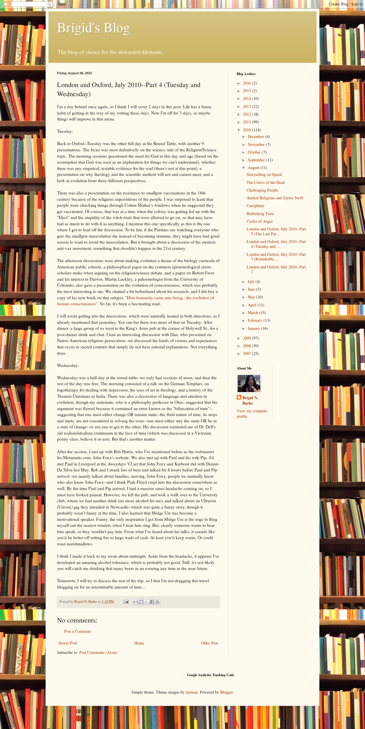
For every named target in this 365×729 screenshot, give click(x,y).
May (252, 297)
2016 (247, 83)
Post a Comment (77, 631)
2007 (247, 353)
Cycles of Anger (260, 221)
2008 (247, 345)
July (252, 281)
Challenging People (262, 190)
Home (139, 643)
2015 (247, 90)
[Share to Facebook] (152, 602)
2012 (247, 114)
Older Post (209, 643)
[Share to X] (146, 602)
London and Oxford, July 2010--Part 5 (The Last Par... (276, 231)
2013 (247, 106)
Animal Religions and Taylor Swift (275, 197)
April (252, 305)
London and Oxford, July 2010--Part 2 (276, 269)
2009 (247, 338)
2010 (247, 129)
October (255, 152)
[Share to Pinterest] (157, 602)
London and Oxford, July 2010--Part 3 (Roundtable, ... (276, 257)
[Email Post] (125, 601)
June (252, 289)
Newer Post (67, 643)
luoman (192, 692)
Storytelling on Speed (264, 174)
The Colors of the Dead (266, 182)
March (253, 312)
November (257, 144)
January (254, 328)
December (256, 136)
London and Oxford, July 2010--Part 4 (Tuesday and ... (276, 244)
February (255, 320)
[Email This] (136, 602)
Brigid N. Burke (250, 400)
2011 (247, 121)
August (254, 167)
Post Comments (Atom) (98, 652)
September (257, 159)
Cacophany (255, 205)
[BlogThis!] (141, 602)
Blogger (226, 692)
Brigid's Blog (93, 27)
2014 (247, 98)
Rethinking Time (260, 213)
